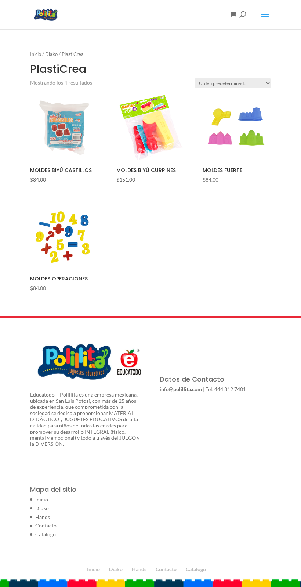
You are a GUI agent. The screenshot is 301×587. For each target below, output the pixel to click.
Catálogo (45, 534)
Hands (42, 517)
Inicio (35, 54)
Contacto (46, 525)
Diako (51, 54)
